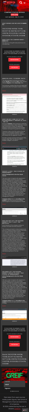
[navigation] (24, 3)
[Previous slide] (3, 379)
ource (4, 90)
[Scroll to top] (25, 404)
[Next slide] (26, 379)
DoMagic (17, 409)
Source (4, 143)
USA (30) (14, 15)
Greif (7, 384)
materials (7, 381)
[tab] (10, 391)
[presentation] (14, 375)
